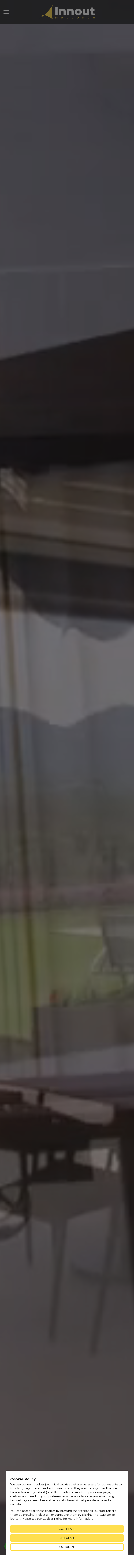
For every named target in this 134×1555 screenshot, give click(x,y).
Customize (67, 1547)
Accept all (67, 1528)
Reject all (67, 1538)
